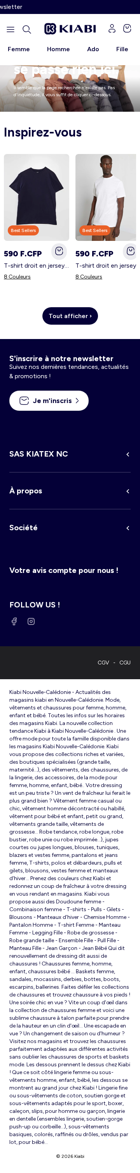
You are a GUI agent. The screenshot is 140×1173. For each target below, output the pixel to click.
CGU (125, 662)
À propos (25, 490)
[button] (27, 29)
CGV (103, 662)
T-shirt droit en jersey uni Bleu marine (36, 265)
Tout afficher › (70, 316)
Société (23, 527)
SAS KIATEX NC (38, 453)
